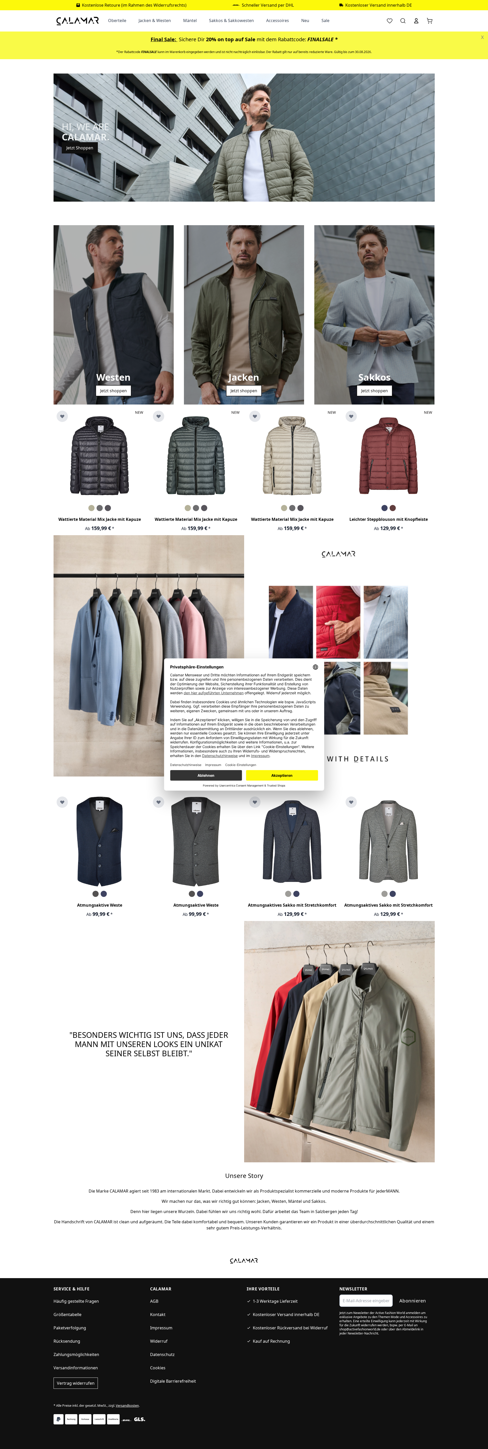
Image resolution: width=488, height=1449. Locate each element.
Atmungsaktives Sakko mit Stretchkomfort (292, 905)
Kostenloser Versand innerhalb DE (286, 1314)
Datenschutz (162, 1354)
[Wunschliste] (389, 21)
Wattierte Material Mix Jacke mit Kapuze (99, 519)
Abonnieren (412, 1301)
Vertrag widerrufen (76, 1383)
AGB (154, 1301)
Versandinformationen (76, 1368)
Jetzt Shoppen (79, 148)
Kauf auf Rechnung (271, 1341)
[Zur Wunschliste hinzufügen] (62, 416)
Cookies (157, 1368)
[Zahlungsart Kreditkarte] (113, 1419)
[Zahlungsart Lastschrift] (99, 1419)
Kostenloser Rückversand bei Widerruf (290, 1328)
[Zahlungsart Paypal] (58, 1419)
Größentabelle (67, 1314)
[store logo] (78, 20)
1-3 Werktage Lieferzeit (275, 1301)
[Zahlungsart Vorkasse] (85, 1419)
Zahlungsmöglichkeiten (76, 1354)
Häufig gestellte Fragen (76, 1301)
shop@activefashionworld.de (359, 1329)
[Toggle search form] (403, 21)
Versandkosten (127, 1405)
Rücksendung (67, 1341)
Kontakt (157, 1314)
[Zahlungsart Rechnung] (71, 1419)
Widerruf (159, 1341)
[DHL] (126, 1420)
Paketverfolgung (70, 1328)
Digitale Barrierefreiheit (173, 1381)
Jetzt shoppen (113, 391)
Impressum (161, 1328)
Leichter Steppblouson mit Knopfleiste (388, 519)
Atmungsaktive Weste (99, 905)
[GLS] (139, 1419)
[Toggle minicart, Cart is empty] (429, 21)
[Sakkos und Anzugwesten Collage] (339, 662)
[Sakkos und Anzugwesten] (149, 655)
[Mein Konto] (416, 21)
